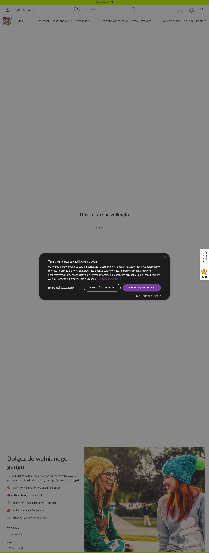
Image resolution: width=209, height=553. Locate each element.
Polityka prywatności (109, 278)
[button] (61, 288)
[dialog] (104, 276)
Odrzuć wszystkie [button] (102, 287)
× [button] (164, 257)
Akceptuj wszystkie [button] (142, 287)
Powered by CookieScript (148, 296)
